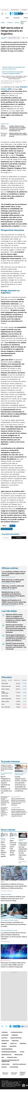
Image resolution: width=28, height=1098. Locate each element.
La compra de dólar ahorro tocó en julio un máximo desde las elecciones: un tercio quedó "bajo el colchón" (14, 936)
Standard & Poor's (7, 529)
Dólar (7, 18)
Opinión (4, 1043)
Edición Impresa (7, 1049)
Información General (9, 1052)
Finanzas (9, 22)
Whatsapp (22, 1026)
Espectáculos (6, 1054)
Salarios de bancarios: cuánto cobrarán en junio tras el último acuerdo (18, 134)
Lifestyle (13, 1043)
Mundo (4, 1046)
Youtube (18, 1026)
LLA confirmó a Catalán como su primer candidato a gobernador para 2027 (14, 573)
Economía (16, 18)
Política (4, 1038)
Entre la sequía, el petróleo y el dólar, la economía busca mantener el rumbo (13, 924)
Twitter (2, 1026)
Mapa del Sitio (12, 1057)
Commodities (17, 680)
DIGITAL (5, 1073)
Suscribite (19, 537)
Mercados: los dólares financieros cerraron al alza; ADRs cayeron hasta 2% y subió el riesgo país (13, 965)
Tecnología (18, 1054)
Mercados (5, 1041)
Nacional (23, 1043)
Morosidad (24, 9)
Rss (3, 1057)
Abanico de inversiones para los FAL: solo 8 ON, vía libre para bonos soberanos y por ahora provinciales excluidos (16, 628)
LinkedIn (14, 1026)
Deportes (13, 1046)
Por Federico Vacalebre (6, 891)
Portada (5, 1032)
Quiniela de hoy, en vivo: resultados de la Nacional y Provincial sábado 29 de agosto (13, 594)
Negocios (15, 1041)
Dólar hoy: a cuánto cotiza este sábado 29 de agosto (13, 587)
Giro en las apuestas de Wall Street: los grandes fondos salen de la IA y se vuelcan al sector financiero (18, 802)
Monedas (4, 680)
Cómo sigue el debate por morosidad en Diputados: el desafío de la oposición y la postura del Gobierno (16, 638)
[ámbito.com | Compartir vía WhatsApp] (21, 38)
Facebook (6, 1026)
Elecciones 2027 (15, 9)
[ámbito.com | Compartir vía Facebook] (23, 38)
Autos (22, 1052)
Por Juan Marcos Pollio (23, 862)
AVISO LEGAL (6, 1064)
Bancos (17, 22)
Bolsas (10, 680)
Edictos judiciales (19, 1064)
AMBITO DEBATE (23, 1074)
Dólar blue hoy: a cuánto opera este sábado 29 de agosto (13, 581)
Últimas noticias (16, 1032)
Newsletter (23, 1026)
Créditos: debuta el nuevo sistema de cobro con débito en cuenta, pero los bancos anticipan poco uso (17, 128)
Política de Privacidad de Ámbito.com (10, 1060)
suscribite (21, 13)
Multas (4, 1067)
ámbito (3, 22)
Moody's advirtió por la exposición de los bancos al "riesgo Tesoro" (13, 68)
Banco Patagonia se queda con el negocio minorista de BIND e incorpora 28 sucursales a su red (6, 785)
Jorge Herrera (4, 38)
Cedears (24, 680)
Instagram (10, 1026)
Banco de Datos (15, 1038)
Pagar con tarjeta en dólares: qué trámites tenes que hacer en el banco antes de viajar (13, 899)
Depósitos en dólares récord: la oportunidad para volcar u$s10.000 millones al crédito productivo (14, 886)
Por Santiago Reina (5, 941)
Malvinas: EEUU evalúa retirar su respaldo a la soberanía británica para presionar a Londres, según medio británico (16, 618)
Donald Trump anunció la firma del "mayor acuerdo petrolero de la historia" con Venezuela (16, 646)
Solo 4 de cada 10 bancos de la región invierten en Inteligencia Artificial (12, 72)
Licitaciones (14, 1067)
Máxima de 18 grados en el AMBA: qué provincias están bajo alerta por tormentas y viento (14, 602)
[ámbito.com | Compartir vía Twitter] (25, 38)
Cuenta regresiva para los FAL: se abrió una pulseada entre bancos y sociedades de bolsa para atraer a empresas (21, 784)
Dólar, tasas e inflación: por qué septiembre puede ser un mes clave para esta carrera (23, 851)
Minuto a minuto (6, 960)
